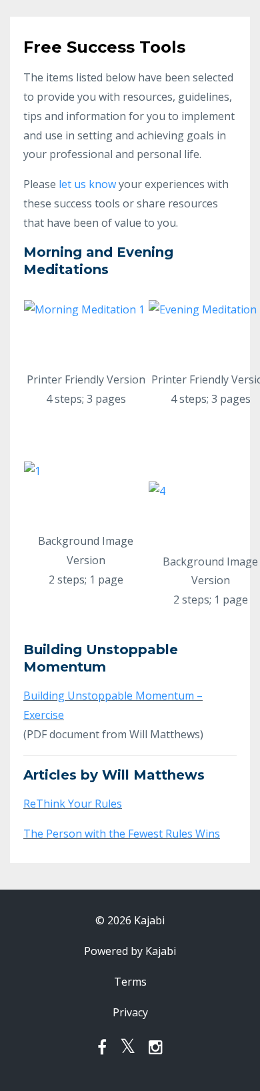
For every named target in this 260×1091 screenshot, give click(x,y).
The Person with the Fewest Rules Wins (121, 833)
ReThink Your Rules (72, 803)
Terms (130, 981)
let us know (87, 184)
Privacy (130, 1012)
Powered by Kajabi (130, 951)
